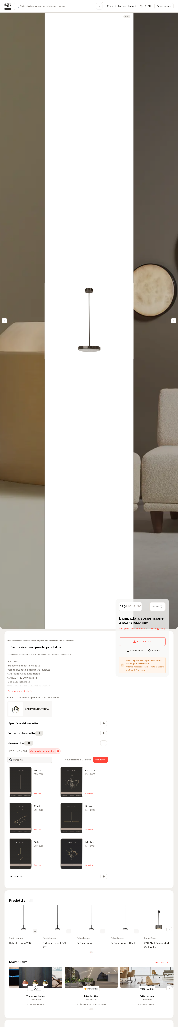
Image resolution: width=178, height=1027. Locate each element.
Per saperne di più (18, 691)
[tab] (11, 751)
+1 (35, 931)
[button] (90, 952)
